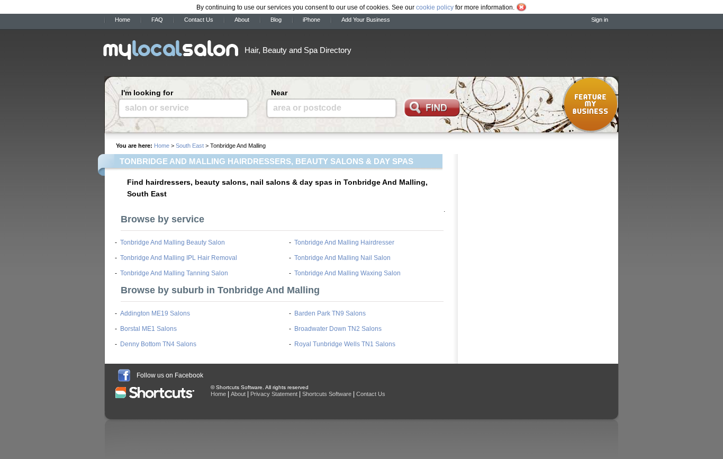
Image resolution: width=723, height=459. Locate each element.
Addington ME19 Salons (155, 313)
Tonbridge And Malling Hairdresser (344, 242)
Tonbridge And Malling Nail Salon (342, 258)
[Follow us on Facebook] (124, 375)
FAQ (157, 19)
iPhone (311, 19)
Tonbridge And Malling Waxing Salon (347, 273)
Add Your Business (365, 19)
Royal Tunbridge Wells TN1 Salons (344, 344)
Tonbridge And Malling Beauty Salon (172, 242)
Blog (276, 19)
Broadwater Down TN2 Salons (338, 328)
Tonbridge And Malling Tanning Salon (174, 273)
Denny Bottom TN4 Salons (158, 344)
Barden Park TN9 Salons (330, 313)
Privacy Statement (273, 394)
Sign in (599, 19)
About (241, 19)
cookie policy (435, 7)
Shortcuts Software (326, 394)
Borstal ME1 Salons (148, 328)
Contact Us (198, 19)
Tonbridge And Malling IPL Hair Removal (178, 258)
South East (190, 145)
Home (122, 19)
